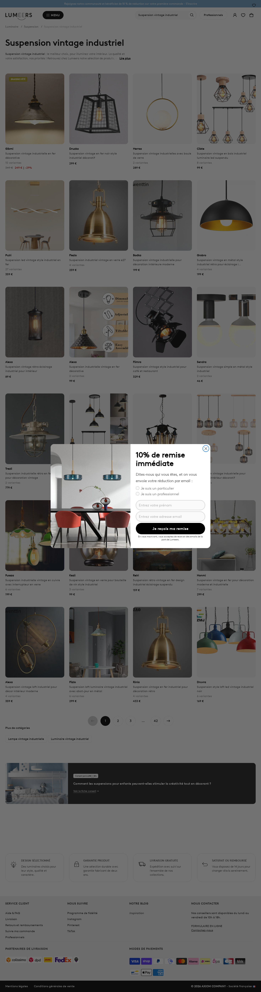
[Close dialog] (206, 448)
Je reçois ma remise (171, 528)
